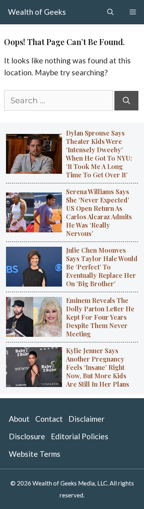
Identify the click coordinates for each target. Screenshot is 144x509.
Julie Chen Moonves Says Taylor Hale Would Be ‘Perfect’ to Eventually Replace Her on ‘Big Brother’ (102, 267)
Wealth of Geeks (37, 11)
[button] (110, 12)
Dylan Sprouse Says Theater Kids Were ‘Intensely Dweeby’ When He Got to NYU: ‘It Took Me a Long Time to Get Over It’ (99, 154)
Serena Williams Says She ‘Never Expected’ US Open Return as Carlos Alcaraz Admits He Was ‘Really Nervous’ (99, 212)
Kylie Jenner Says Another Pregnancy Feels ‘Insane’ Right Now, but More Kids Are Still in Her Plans (97, 367)
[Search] (126, 100)
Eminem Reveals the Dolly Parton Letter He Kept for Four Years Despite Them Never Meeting (100, 317)
